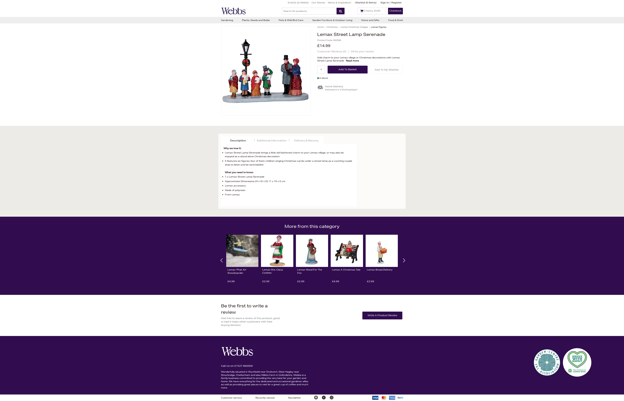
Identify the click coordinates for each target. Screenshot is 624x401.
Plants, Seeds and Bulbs (256, 20)
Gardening (227, 20)
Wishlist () (365, 2)
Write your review (362, 51)
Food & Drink (395, 20)
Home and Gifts (370, 20)
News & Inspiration (339, 2)
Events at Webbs (298, 2)
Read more (352, 60)
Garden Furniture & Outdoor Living (332, 20)
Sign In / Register (391, 2)
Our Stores (318, 2)
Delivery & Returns (306, 140)
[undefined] (266, 70)
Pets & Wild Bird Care (291, 20)
